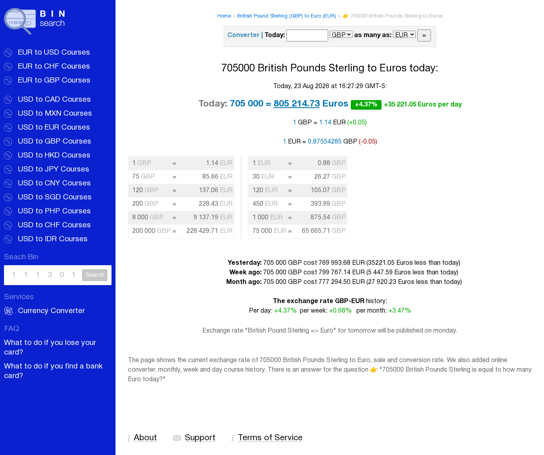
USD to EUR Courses (54, 127)
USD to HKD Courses (54, 155)
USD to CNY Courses (54, 183)
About (145, 438)
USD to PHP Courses (54, 211)
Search (95, 275)
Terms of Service (270, 438)
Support (200, 438)
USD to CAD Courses (54, 99)
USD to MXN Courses (55, 113)
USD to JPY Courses (53, 169)
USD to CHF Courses (54, 225)
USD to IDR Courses (53, 239)
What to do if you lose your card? (50, 347)
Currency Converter (51, 311)
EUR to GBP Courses (54, 80)
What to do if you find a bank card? (53, 371)
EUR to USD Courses (54, 52)
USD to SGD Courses (55, 197)
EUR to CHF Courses (54, 66)
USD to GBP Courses (54, 141)
